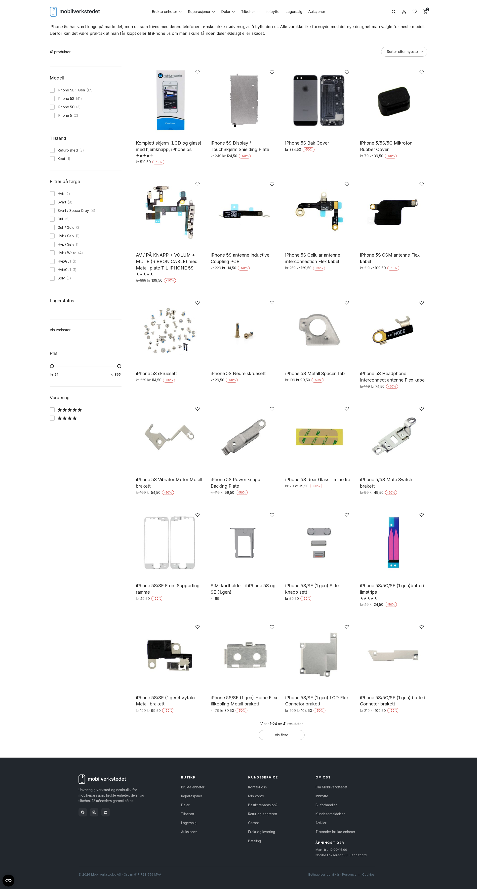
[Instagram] (94, 812)
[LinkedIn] (105, 812)
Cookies (368, 874)
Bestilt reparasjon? (263, 805)
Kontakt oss (257, 787)
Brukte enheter (164, 11)
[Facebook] (83, 812)
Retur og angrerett (262, 814)
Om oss (323, 777)
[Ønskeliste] (414, 11)
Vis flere (281, 735)
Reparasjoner (199, 11)
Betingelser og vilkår (323, 874)
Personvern (350, 874)
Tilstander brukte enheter (335, 832)
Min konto (256, 796)
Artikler (321, 823)
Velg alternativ (149, 172)
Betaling (254, 841)
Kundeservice (263, 777)
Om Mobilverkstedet (331, 787)
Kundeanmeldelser (330, 814)
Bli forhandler (326, 805)
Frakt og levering (261, 832)
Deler (225, 11)
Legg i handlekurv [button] (227, 166)
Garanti (254, 823)
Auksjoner (316, 11)
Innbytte (272, 11)
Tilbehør (248, 11)
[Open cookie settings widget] (8, 880)
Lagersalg (293, 11)
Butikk (188, 777)
